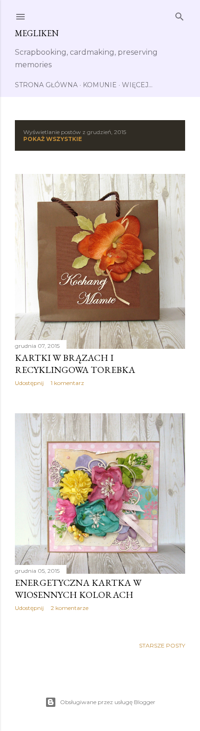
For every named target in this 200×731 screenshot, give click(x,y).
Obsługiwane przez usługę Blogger (107, 702)
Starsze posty (162, 645)
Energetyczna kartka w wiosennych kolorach (78, 589)
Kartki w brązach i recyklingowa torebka (75, 364)
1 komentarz (67, 382)
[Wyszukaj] (179, 15)
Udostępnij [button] (29, 382)
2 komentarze (69, 607)
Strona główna (46, 85)
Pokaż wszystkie (52, 138)
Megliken (37, 33)
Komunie (100, 85)
